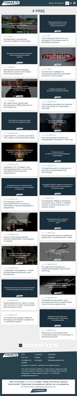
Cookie (29, 381)
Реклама (51, 357)
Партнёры (52, 354)
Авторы (37, 357)
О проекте (38, 354)
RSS (23, 354)
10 (52, 345)
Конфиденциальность (56, 360)
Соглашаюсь (39, 390)
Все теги (24, 357)
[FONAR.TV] (11, 3)
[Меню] (74, 3)
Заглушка (38, 360)
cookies (39, 369)
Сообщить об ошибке (26, 361)
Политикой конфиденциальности (39, 386)
